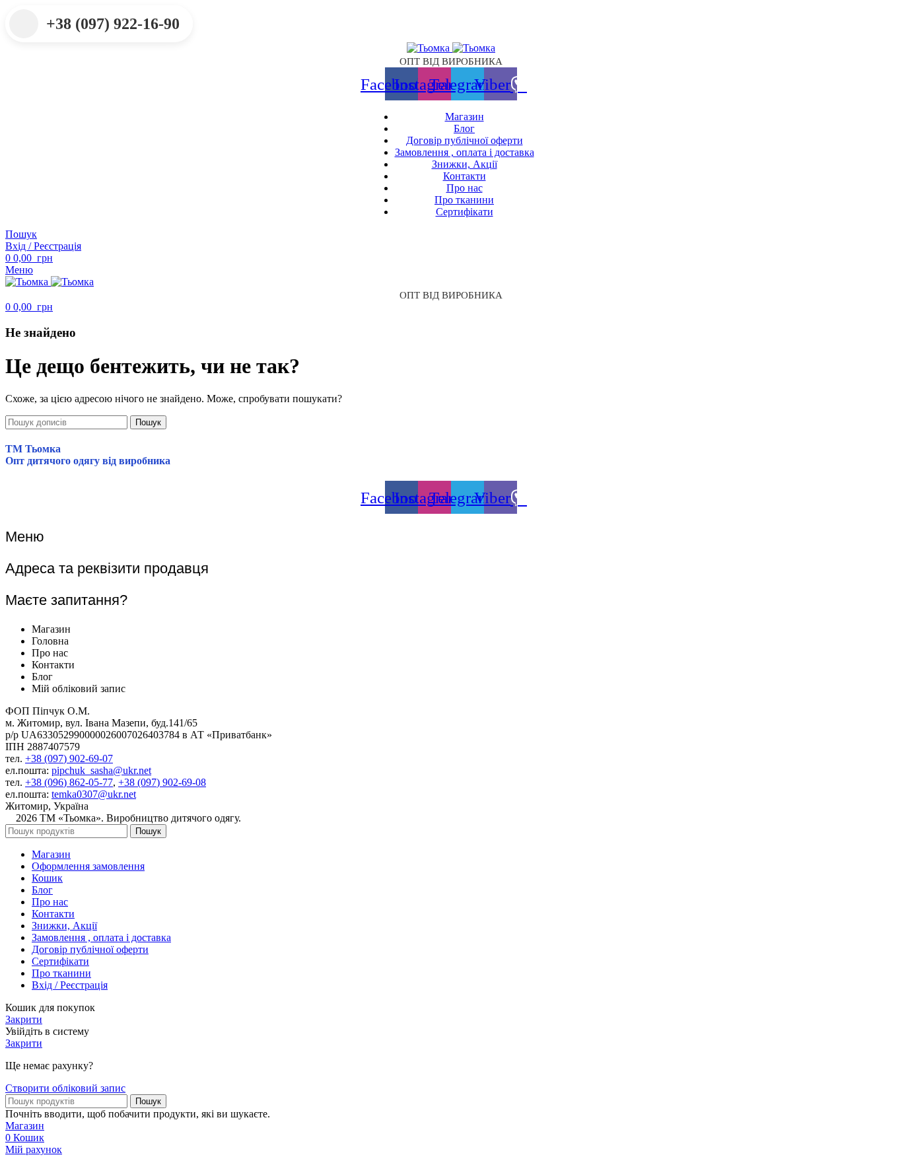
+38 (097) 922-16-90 (113, 23)
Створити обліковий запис (65, 1088)
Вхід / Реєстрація (70, 985)
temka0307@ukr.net (94, 794)
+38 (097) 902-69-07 (69, 758)
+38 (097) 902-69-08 (162, 782)
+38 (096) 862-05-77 (69, 782)
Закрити (23, 1019)
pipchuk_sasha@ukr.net (101, 770)
